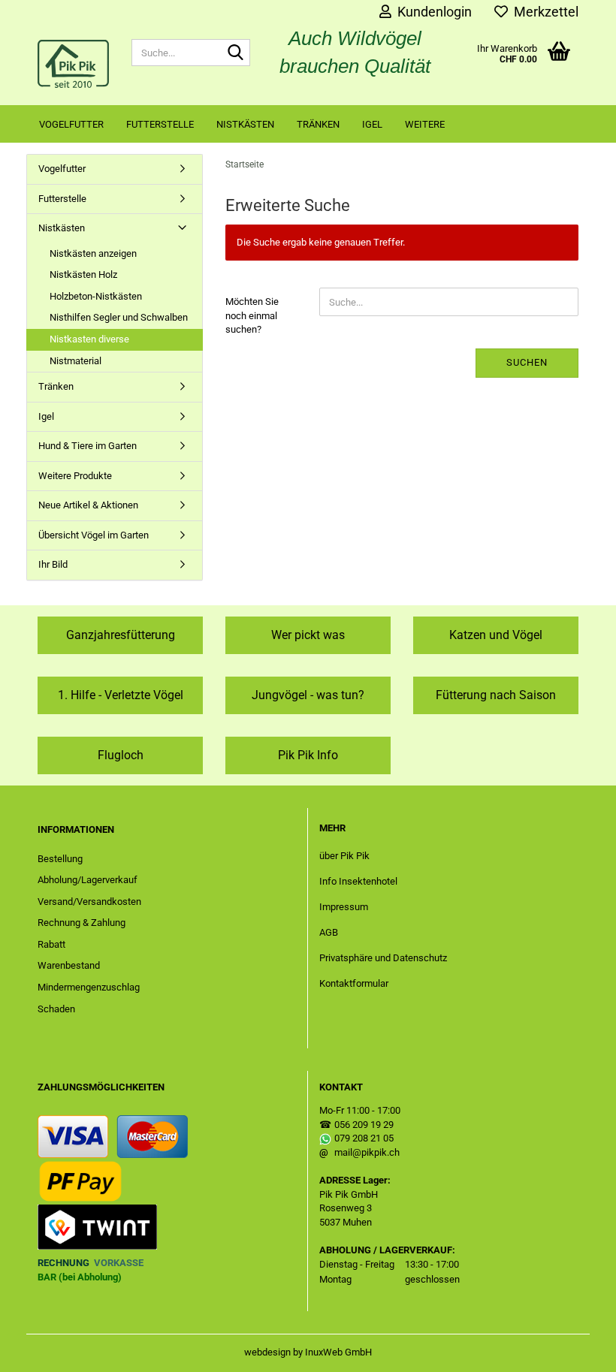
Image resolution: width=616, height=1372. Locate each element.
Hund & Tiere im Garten (87, 445)
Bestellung (60, 858)
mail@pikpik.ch (367, 1152)
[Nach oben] (574, 1349)
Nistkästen (245, 124)
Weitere (425, 124)
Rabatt (51, 944)
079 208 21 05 (364, 1138)
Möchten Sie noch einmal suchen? (252, 315)
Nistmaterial (75, 360)
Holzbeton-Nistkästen (96, 296)
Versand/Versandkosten (89, 901)
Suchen (527, 362)
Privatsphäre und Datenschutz (383, 957)
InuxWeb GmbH (338, 1352)
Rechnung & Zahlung (81, 922)
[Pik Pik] (73, 64)
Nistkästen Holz (83, 274)
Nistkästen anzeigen (93, 253)
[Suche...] (236, 53)
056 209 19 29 (364, 1124)
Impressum (343, 906)
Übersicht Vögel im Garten (93, 535)
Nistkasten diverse (89, 339)
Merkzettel (543, 12)
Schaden (56, 1009)
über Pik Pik (344, 855)
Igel (372, 124)
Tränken (318, 124)
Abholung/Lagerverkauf (87, 879)
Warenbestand (69, 965)
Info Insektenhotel (358, 881)
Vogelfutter (71, 124)
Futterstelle (160, 124)
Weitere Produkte (75, 475)
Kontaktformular (353, 983)
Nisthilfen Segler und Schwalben (119, 317)
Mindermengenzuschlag (89, 987)
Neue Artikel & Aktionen (88, 505)
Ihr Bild (53, 564)
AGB (328, 932)
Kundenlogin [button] (431, 12)
